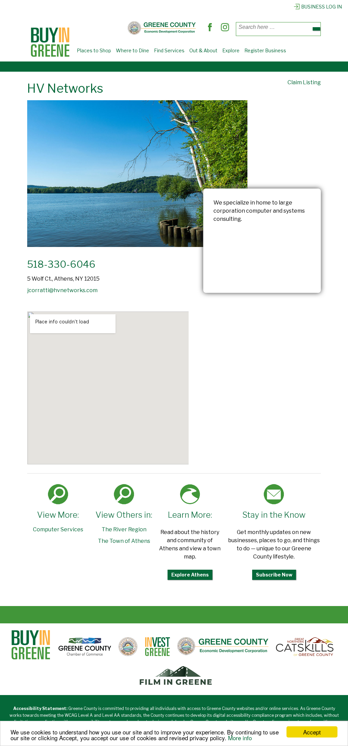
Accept (312, 732)
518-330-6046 (61, 264)
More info (240, 737)
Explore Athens (190, 575)
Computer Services (58, 529)
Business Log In (321, 7)
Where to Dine (132, 50)
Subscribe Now (274, 575)
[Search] (316, 29)
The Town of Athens (124, 541)
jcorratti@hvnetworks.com (62, 290)
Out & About (203, 50)
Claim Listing (304, 82)
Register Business (265, 50)
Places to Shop (94, 50)
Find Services (169, 50)
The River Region (124, 529)
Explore (231, 50)
